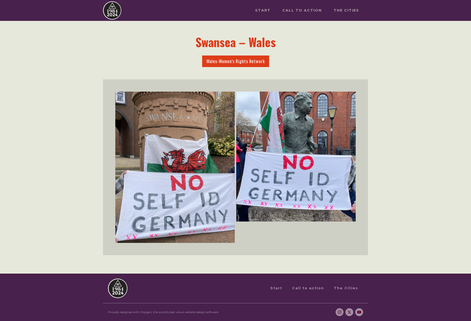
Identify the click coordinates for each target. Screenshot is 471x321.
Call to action (302, 10)
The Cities (346, 10)
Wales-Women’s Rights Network (235, 61)
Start (263, 10)
